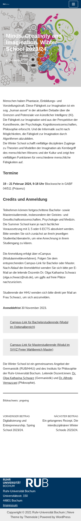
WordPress (63, 517)
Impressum (10, 505)
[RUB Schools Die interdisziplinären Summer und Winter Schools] (6, 4)
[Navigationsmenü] (73, 4)
